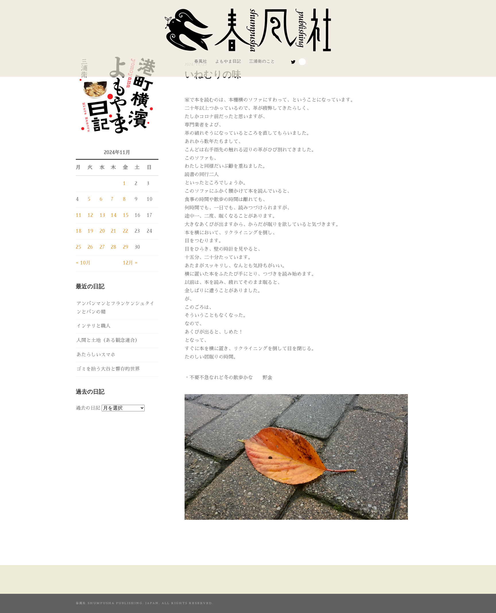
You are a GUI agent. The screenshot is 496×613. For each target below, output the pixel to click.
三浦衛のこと (262, 61)
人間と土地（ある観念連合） (108, 340)
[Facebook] (285, 60)
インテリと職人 (93, 326)
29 (125, 247)
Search (302, 61)
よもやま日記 (228, 61)
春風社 (200, 61)
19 (90, 231)
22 (125, 231)
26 (90, 247)
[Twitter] (293, 61)
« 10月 (83, 262)
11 (79, 215)
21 (113, 231)
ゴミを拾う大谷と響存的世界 (108, 369)
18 (79, 231)
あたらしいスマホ (95, 354)
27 (102, 247)
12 (90, 215)
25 (78, 247)
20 (102, 231)
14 (114, 215)
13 (102, 215)
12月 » (130, 262)
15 (126, 215)
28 (113, 247)
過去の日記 (88, 408)
